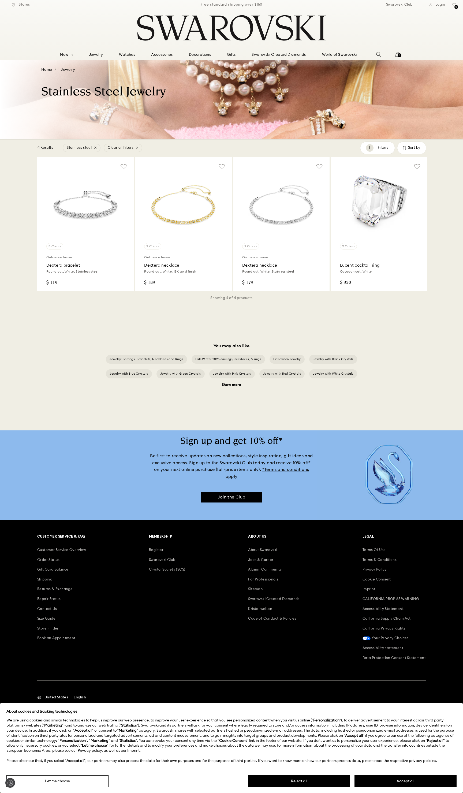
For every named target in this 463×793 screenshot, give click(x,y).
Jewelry (68, 70)
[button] (52, 697)
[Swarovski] (231, 28)
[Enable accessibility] (10, 783)
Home (46, 70)
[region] (231, 5)
